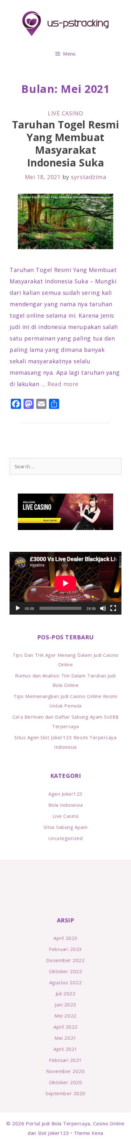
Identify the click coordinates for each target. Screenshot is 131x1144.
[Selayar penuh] (113, 608)
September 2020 (65, 1093)
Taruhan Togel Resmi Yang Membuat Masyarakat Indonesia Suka (65, 143)
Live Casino (65, 113)
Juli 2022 (66, 993)
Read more (63, 384)
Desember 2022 (65, 960)
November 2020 (65, 1071)
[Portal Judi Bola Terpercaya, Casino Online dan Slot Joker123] (65, 23)
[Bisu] (103, 608)
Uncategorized (65, 838)
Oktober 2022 (65, 971)
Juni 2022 (65, 1004)
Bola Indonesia (65, 805)
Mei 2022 (65, 1015)
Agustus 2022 (65, 982)
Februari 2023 (65, 949)
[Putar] (18, 608)
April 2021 (65, 1049)
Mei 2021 (65, 1038)
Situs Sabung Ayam (65, 827)
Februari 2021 (65, 1060)
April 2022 (65, 1027)
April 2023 (65, 938)
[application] (65, 583)
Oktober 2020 (65, 1082)
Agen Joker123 (65, 794)
